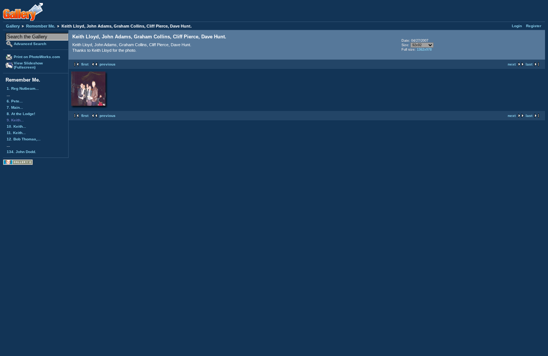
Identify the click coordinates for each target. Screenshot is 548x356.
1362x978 (424, 49)
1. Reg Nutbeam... (23, 88)
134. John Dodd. (21, 152)
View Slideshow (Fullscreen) (28, 65)
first (84, 64)
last (529, 64)
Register (533, 26)
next (512, 64)
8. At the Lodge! (21, 114)
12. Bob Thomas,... (24, 139)
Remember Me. (40, 26)
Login (517, 26)
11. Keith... (16, 133)
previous (108, 64)
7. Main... (15, 107)
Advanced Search (30, 44)
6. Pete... (15, 101)
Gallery (13, 26)
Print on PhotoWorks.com (37, 57)
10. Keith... (16, 126)
